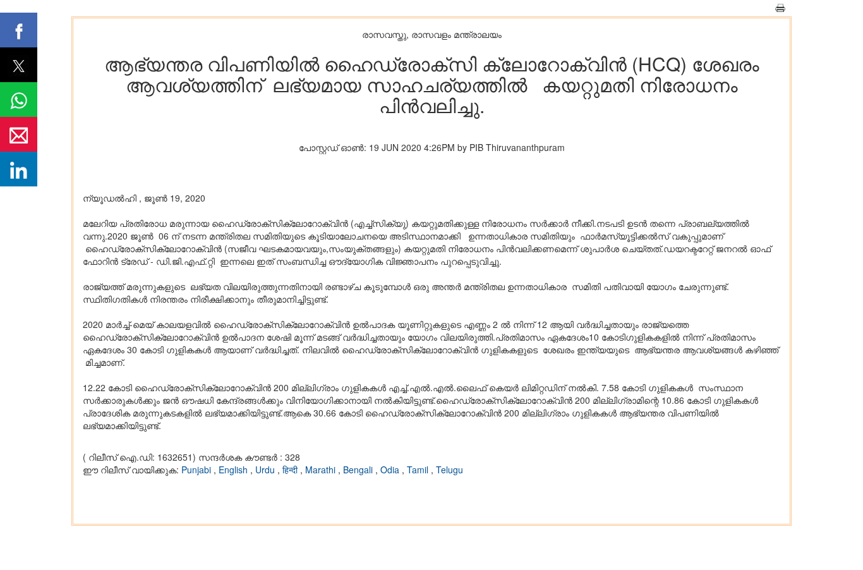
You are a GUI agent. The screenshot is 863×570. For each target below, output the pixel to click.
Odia (391, 469)
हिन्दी (291, 469)
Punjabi (197, 469)
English (234, 469)
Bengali (359, 469)
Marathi (321, 469)
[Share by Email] (18, 134)
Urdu (266, 469)
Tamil (419, 469)
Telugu (449, 469)
